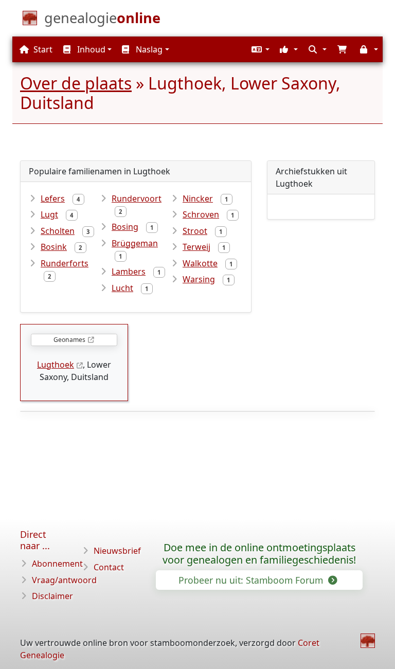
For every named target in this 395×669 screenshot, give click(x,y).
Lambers (129, 271)
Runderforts (64, 263)
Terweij (196, 246)
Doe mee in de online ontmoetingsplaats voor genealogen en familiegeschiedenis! (259, 553)
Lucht (122, 288)
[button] (259, 49)
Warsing (199, 279)
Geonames (69, 339)
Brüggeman (135, 243)
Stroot (195, 231)
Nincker (198, 198)
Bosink (54, 246)
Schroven (201, 214)
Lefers (53, 198)
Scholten (58, 231)
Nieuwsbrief (117, 550)
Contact (109, 567)
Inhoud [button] (90, 49)
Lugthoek (55, 364)
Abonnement (57, 563)
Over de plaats (76, 83)
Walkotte (200, 263)
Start (41, 49)
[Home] (368, 641)
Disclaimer (52, 596)
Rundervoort (136, 198)
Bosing (125, 226)
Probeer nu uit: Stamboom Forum (252, 580)
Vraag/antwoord (64, 580)
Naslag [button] (148, 49)
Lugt (49, 214)
